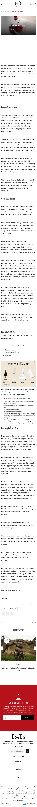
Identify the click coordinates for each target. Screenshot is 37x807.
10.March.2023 (19, 29)
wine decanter (13, 608)
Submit (28, 718)
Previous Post (3, 623)
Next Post (34, 623)
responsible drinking (14, 793)
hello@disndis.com (18, 745)
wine (4, 608)
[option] (18, 655)
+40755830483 (18, 746)
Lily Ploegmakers (13, 29)
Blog (8, 11)
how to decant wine (21, 605)
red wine (31, 605)
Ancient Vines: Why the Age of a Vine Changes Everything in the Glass (18, 670)
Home (3, 11)
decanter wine (9, 605)
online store (27, 579)
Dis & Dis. (23, 797)
